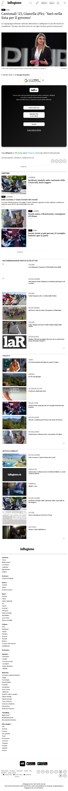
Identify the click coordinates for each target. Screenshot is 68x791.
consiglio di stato (27, 157)
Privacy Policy (8, 774)
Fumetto (4, 745)
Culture (5, 624)
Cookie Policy (18, 774)
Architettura (5, 687)
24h (3, 726)
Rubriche (5, 673)
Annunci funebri (12, 772)
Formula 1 (5, 608)
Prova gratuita (34, 107)
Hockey (4, 596)
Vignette (4, 748)
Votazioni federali (7, 578)
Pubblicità (3, 772)
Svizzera (5, 576)
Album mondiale (7, 620)
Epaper (52, 3)
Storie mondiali (6, 613)
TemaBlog (5, 713)
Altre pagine (6, 724)
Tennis (4, 606)
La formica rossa (7, 661)
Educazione (6, 706)
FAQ (30, 771)
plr (33, 157)
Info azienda (6, 734)
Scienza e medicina (8, 704)
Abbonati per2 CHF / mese (34, 115)
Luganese (5, 567)
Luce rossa (5, 618)
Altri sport (5, 611)
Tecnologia (5, 680)
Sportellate (5, 615)
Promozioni (5, 738)
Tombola (5, 743)
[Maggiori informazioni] (43, 80)
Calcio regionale (7, 601)
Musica (4, 641)
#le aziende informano (9, 720)
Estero (4, 582)
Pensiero (5, 634)
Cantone (5, 557)
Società (4, 639)
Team (4, 736)
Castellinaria (6, 646)
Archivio (4, 729)
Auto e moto (6, 689)
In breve (4, 731)
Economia (5, 650)
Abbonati (44, 3)
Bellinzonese (6, 562)
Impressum (20, 771)
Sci (3, 603)
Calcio (4, 599)
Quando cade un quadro (9, 694)
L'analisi (4, 659)
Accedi (34, 124)
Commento (5, 656)
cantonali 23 (17, 157)
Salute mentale (6, 696)
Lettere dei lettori (7, 666)
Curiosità (5, 685)
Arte (3, 627)
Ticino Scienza (7, 701)
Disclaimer (12, 771)
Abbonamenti (4, 771)
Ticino (4, 560)
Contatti (26, 771)
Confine (4, 585)
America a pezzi (7, 590)
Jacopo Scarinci (22, 75)
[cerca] (30, 3)
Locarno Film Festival (8, 643)
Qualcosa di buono (8, 708)
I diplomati (5, 692)
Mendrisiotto (6, 569)
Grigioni (4, 572)
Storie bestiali (6, 682)
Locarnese (5, 565)
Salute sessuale (7, 699)
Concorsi (5, 741)
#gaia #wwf (6, 715)
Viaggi (4, 677)
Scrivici (4, 750)
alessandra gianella (7, 157)
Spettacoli (5, 629)
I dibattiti (4, 668)
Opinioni (5, 654)
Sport (4, 594)
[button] (38, 771)
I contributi (5, 664)
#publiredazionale (7, 717)
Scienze (4, 636)
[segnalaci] (37, 3)
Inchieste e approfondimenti (11, 675)
